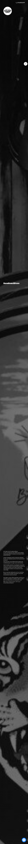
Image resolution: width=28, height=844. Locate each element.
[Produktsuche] (26, 64)
